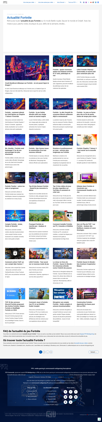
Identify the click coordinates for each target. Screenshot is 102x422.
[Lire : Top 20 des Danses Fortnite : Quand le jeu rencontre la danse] (39, 177)
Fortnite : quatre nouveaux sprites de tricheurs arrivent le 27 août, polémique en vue (63, 72)
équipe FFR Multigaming (87, 334)
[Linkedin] (95, 2)
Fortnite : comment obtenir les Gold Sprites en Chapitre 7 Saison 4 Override (15, 114)
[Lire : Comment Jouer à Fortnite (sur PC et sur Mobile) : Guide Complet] (39, 293)
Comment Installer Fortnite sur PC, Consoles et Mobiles (63, 225)
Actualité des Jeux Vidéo (13, 14)
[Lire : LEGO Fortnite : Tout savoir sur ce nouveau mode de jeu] (39, 253)
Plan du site (17, 415)
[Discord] (98, 2)
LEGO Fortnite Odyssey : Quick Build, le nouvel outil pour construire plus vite (86, 71)
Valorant (36, 375)
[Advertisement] (51, 37)
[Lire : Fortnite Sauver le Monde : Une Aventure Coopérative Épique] (87, 253)
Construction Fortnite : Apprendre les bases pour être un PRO (86, 304)
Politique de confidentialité (27, 415)
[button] (35, 2)
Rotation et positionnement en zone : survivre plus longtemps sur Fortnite (62, 150)
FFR (7, 14)
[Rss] (70, 402)
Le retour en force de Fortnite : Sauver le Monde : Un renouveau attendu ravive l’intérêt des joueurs (63, 265)
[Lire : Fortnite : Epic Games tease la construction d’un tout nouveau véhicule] (39, 140)
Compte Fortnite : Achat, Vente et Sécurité (13, 225)
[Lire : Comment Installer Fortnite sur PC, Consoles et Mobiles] (63, 215)
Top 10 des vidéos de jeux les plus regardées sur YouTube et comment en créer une (62, 189)
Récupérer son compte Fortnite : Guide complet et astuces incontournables (62, 304)
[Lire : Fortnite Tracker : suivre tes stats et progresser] (15, 177)
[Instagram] (86, 2)
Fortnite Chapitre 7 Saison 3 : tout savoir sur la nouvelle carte (87, 150)
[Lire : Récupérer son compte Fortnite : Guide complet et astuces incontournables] (63, 293)
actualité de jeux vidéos (81, 343)
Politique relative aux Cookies (42, 415)
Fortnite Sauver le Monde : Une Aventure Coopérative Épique (86, 264)
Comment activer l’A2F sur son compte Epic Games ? (14, 263)
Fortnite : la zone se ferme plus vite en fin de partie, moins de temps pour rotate (86, 114)
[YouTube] (91, 2)
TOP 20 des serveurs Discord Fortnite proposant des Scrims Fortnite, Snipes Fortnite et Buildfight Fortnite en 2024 (14, 306)
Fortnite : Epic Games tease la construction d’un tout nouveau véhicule (39, 150)
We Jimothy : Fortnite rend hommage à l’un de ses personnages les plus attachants (14, 151)
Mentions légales (9, 415)
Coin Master (54, 377)
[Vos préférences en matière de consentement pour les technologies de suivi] (99, 419)
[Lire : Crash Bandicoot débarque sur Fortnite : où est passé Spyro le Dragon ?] (27, 67)
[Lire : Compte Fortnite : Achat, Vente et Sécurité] (15, 215)
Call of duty (42, 375)
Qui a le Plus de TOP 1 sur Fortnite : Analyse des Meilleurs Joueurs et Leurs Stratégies (86, 227)
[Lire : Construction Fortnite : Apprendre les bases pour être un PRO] (87, 293)
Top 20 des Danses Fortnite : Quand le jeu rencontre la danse (38, 188)
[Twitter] (88, 2)
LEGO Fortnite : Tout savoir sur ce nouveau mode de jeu (39, 263)
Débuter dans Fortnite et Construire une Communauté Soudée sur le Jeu (86, 189)
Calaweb (60, 414)
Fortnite (28, 375)
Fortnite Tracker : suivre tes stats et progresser (15, 187)
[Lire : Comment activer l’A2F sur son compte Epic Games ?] (15, 253)
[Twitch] (93, 2)
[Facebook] (83, 2)
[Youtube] (65, 397)
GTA (32, 375)
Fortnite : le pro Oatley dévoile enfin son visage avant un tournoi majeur (37, 114)
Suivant (94, 352)
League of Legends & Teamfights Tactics (57, 375)
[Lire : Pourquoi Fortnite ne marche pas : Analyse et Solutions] (39, 215)
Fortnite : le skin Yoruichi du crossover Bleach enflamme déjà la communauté (63, 114)
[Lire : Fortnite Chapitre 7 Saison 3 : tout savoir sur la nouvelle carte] (87, 140)
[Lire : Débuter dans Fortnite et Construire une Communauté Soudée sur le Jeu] (87, 177)
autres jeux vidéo (68, 377)
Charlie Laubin (42, 414)
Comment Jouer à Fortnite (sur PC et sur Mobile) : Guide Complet (38, 304)
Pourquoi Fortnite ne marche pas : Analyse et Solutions (37, 226)
